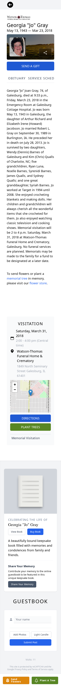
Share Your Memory (22, 584)
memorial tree (17, 278)
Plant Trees (30, 427)
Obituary (16, 78)
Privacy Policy (21, 669)
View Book (16, 531)
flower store (38, 283)
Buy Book (35, 531)
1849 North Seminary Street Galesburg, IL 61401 (32, 371)
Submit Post (30, 642)
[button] (30, 392)
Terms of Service (40, 669)
